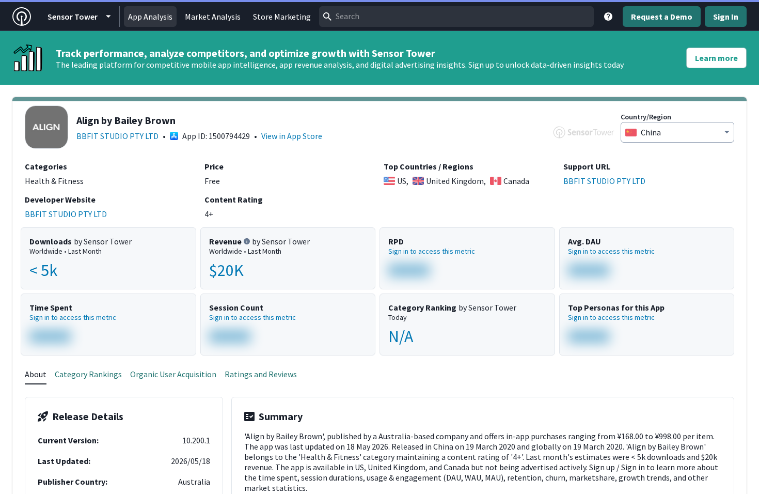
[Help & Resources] (608, 16)
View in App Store (291, 136)
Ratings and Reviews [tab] (261, 374)
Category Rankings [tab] (88, 374)
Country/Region (646, 116)
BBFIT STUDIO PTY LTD (117, 136)
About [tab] (35, 374)
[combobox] (456, 16)
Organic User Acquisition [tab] (173, 374)
